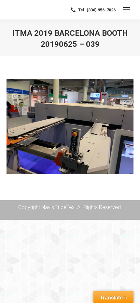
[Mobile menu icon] (126, 10)
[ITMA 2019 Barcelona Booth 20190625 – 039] (70, 126)
